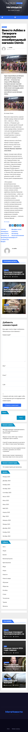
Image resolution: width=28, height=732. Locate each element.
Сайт (4, 384)
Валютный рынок (7, 558)
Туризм (5, 602)
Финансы (6, 270)
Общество (6, 586)
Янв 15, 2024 (8, 636)
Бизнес (5, 554)
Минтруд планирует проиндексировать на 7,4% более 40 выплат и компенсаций (14, 275)
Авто (4, 546)
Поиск (4, 412)
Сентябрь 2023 (7, 492)
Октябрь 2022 (6, 536)
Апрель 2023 (6, 512)
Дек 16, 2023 (8, 669)
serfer (10, 47)
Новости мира (7, 578)
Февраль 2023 (7, 520)
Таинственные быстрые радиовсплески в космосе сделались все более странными (14, 449)
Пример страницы (16, 728)
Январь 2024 (6, 476)
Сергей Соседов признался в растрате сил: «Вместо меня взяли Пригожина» (14, 667)
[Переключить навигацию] (15, 17)
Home (8, 728)
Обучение (5, 582)
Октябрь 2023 (6, 488)
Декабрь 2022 (6, 528)
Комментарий (7, 335)
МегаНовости (14, 7)
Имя (4, 366)
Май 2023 (5, 508)
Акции (4, 550)
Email (4, 375)
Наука (4, 570)
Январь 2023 (6, 524)
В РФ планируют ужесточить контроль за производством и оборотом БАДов (6, 235)
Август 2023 (6, 496)
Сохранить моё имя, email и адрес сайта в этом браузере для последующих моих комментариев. (14, 398)
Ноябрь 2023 (6, 484)
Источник (6, 221)
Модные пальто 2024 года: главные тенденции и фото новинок (13, 651)
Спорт (4, 594)
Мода (4, 566)
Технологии (6, 598)
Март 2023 (6, 516)
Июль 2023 (6, 500)
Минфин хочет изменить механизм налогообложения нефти (17, 233)
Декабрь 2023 (6, 480)
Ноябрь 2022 (6, 532)
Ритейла (5, 590)
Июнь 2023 (6, 504)
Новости (5, 574)
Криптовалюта (7, 562)
